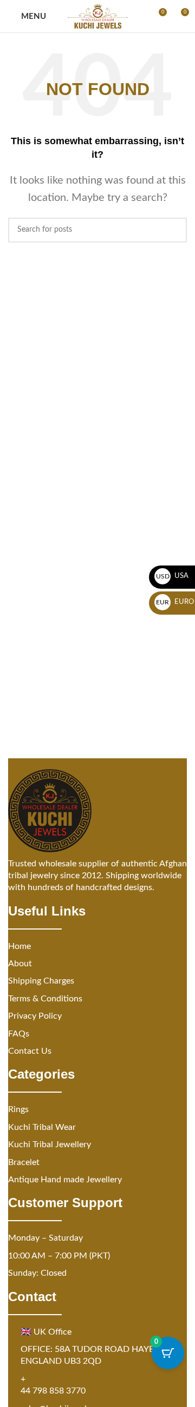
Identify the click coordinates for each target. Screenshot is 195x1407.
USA (172, 576)
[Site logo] (98, 16)
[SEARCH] (174, 230)
